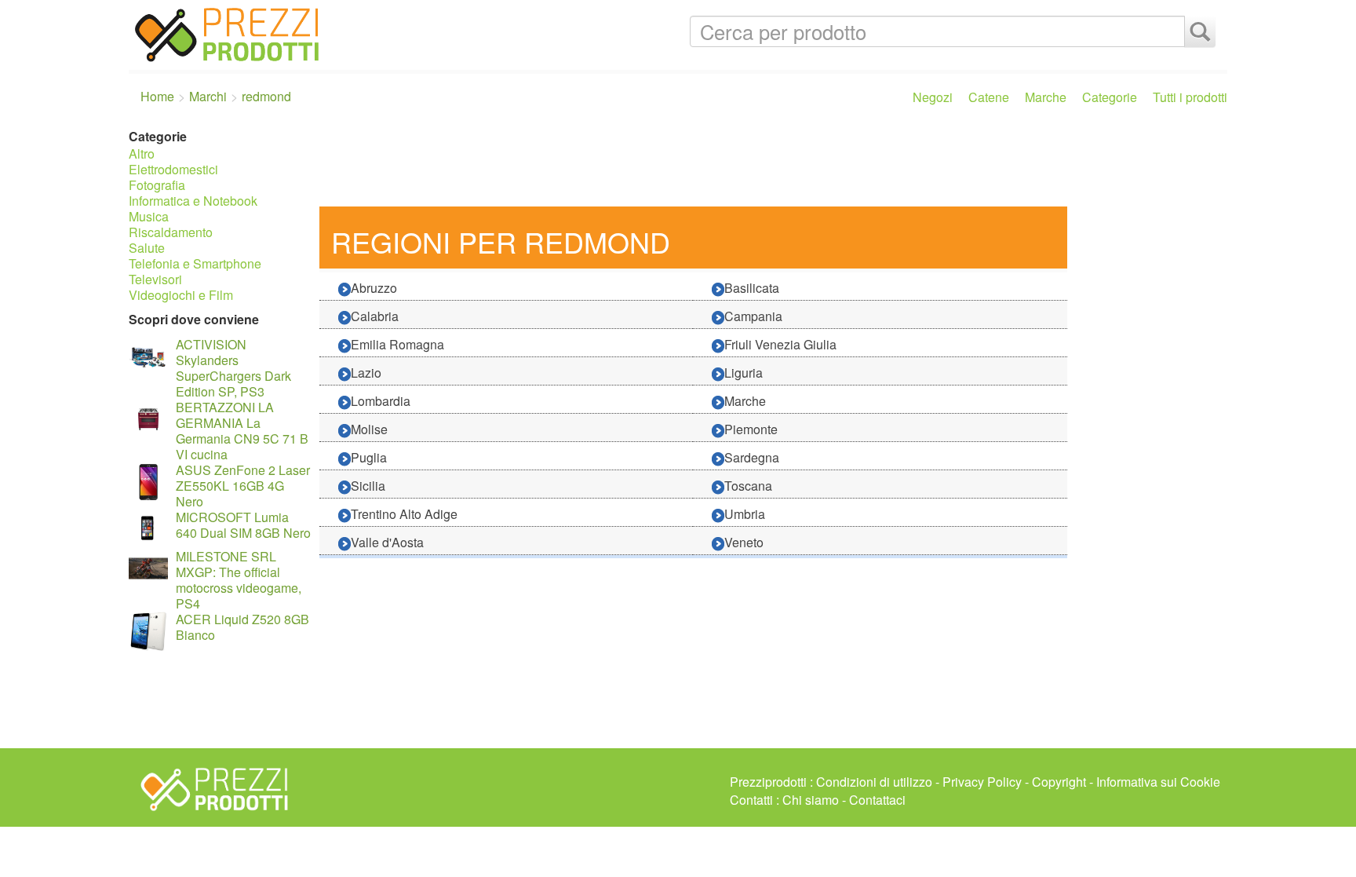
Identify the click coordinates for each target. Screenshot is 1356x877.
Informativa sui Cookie (1158, 782)
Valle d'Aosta (387, 542)
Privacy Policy (982, 782)
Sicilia (368, 486)
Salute (147, 248)
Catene (988, 97)
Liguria (743, 373)
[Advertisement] (769, 163)
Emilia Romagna (397, 344)
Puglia (369, 457)
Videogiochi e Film (181, 295)
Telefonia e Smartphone (195, 263)
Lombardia (380, 401)
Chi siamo (810, 800)
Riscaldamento (171, 232)
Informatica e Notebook (193, 201)
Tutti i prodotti (1190, 97)
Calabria (375, 316)
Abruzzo (374, 288)
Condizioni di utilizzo (874, 782)
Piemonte (751, 429)
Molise (369, 429)
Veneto (744, 542)
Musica (149, 216)
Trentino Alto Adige (404, 514)
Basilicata (751, 288)
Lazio (366, 373)
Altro (142, 153)
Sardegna (751, 457)
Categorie (1109, 97)
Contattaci (877, 800)
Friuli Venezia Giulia (780, 344)
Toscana (748, 486)
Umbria (744, 514)
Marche (1045, 97)
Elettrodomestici (173, 169)
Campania (753, 316)
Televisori (155, 279)
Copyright (1059, 782)
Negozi (933, 97)
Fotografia (157, 185)
